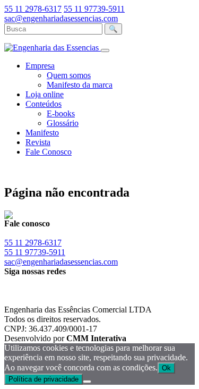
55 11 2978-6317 (33, 8)
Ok (166, 368)
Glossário (63, 123)
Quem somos (69, 75)
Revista (37, 142)
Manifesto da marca (80, 84)
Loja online (44, 94)
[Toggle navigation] (105, 50)
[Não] (87, 381)
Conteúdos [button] (43, 103)
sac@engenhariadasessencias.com (61, 18)
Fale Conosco (48, 151)
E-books (61, 113)
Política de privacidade (43, 379)
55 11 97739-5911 (94, 8)
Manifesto (42, 132)
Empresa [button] (40, 65)
